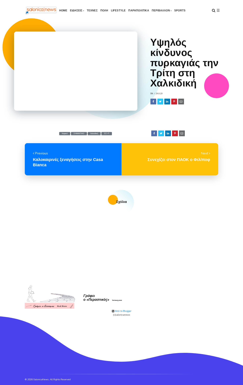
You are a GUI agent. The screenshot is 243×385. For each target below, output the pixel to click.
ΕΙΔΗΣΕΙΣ (76, 10)
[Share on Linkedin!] (167, 101)
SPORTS (179, 10)
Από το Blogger (122, 311)
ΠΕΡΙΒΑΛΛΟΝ (161, 10)
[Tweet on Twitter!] (160, 101)
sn (151, 93)
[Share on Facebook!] (153, 101)
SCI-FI (106, 133)
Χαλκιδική (94, 133)
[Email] (181, 101)
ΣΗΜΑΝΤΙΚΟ (79, 133)
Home (63, 10)
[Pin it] (174, 101)
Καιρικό (65, 133)
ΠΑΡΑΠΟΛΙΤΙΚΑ (138, 10)
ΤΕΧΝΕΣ (92, 10)
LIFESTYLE (118, 10)
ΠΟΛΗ (104, 10)
